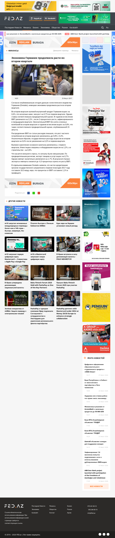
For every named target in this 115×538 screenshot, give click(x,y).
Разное (65, 27)
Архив (69, 513)
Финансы (27, 27)
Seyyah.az (37, 18)
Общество (56, 27)
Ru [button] (107, 27)
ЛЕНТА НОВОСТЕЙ (95, 358)
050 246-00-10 (92, 510)
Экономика (45, 27)
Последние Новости (13, 27)
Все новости (96, 486)
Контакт (52, 513)
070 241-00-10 (92, 506)
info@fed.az (91, 513)
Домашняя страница (61, 50)
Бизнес (36, 27)
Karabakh (51, 18)
